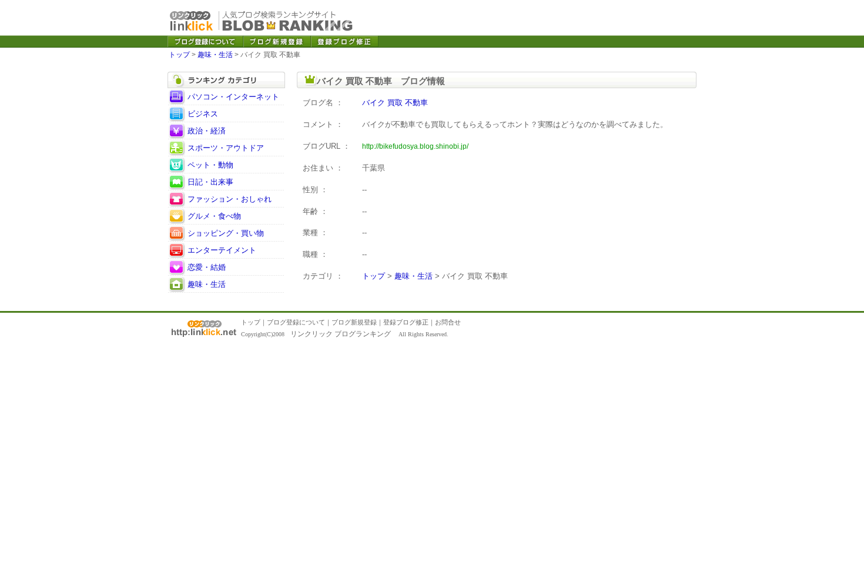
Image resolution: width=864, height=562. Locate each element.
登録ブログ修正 (405, 322)
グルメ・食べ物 (214, 216)
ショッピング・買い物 (225, 233)
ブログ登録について (296, 322)
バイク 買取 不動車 (395, 102)
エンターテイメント (221, 250)
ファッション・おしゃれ (229, 199)
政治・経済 (206, 130)
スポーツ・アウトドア (225, 147)
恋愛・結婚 (206, 267)
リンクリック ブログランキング (340, 334)
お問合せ (448, 322)
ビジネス (202, 113)
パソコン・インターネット (233, 96)
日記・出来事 (210, 182)
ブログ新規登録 (354, 322)
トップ (179, 55)
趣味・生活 (215, 55)
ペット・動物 (210, 164)
